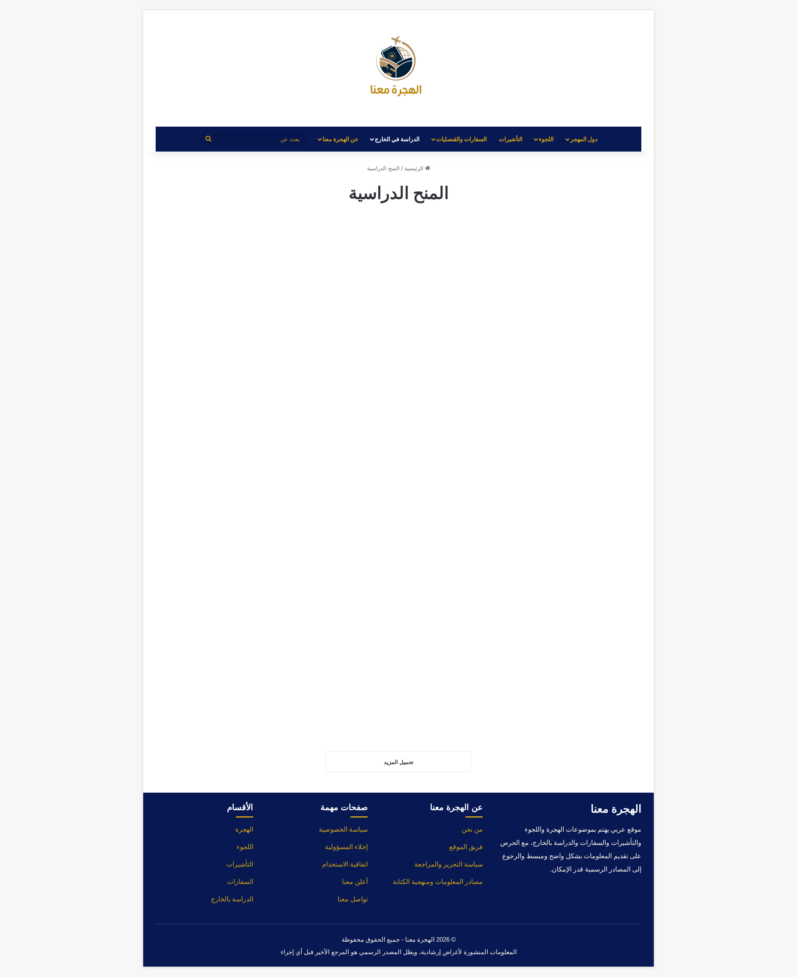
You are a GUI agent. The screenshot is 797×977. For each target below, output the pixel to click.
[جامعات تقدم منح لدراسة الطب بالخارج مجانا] (398, 486)
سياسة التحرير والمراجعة (448, 864)
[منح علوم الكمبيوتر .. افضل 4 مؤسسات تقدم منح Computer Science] (230, 327)
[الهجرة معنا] (398, 68)
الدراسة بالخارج (232, 899)
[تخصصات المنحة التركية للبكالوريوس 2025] (398, 315)
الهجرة (244, 829)
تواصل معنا (352, 899)
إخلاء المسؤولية (346, 846)
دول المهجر (583, 138)
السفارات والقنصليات (461, 138)
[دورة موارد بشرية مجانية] (566, 299)
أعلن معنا (355, 881)
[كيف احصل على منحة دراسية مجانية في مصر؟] (566, 648)
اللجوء (546, 138)
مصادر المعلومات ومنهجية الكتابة (438, 881)
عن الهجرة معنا (340, 138)
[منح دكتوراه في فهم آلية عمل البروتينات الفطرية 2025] (398, 649)
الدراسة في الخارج (397, 138)
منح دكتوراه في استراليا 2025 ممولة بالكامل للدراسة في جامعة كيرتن (234, 412)
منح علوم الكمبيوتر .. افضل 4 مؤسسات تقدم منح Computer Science (232, 240)
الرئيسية (414, 168)
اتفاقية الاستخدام (345, 864)
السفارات (240, 881)
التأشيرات (511, 138)
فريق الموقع (466, 846)
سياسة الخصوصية (343, 829)
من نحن (472, 829)
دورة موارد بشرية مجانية (584, 225)
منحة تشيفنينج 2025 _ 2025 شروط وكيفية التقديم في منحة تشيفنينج (570, 412)
